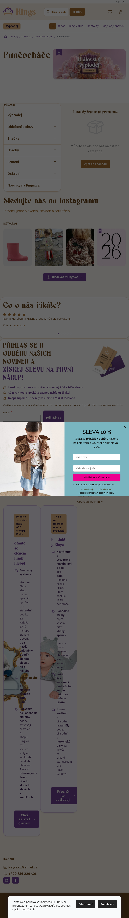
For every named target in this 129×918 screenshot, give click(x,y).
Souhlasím (107, 904)
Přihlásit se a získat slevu (97, 477)
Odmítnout (85, 904)
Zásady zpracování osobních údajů (96, 493)
